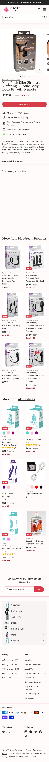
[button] (8, 447)
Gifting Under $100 (10, 669)
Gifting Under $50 (10, 664)
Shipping (28, 660)
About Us (28, 669)
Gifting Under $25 (10, 660)
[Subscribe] (39, 589)
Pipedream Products (11, 79)
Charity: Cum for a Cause (35, 673)
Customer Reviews (32, 682)
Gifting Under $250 (10, 673)
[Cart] (39, 9)
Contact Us (29, 678)
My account (29, 698)
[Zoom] (38, 70)
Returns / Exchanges (33, 664)
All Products (26, 399)
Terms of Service (33, 750)
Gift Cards (6, 678)
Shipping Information (12, 161)
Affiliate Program (31, 694)
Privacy (5, 753)
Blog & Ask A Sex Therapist (31, 687)
